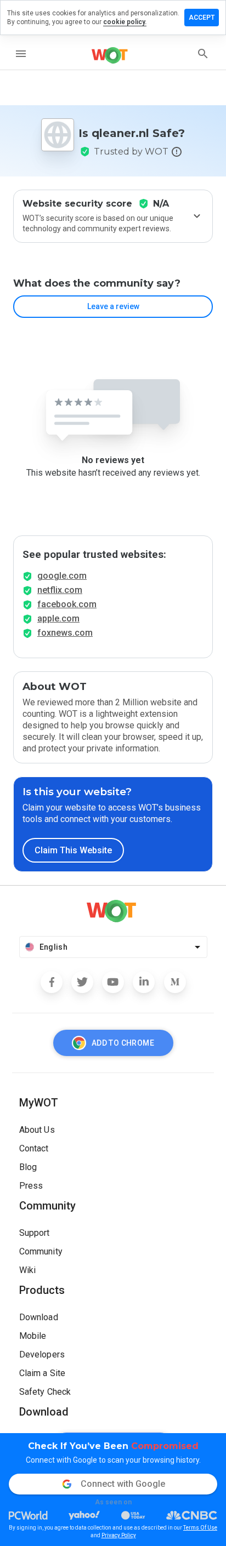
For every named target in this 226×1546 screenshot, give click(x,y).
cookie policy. (124, 22)
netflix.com (59, 590)
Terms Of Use (200, 1528)
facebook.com (67, 604)
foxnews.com (65, 632)
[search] (203, 54)
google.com (62, 576)
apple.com (58, 618)
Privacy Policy (118, 1535)
